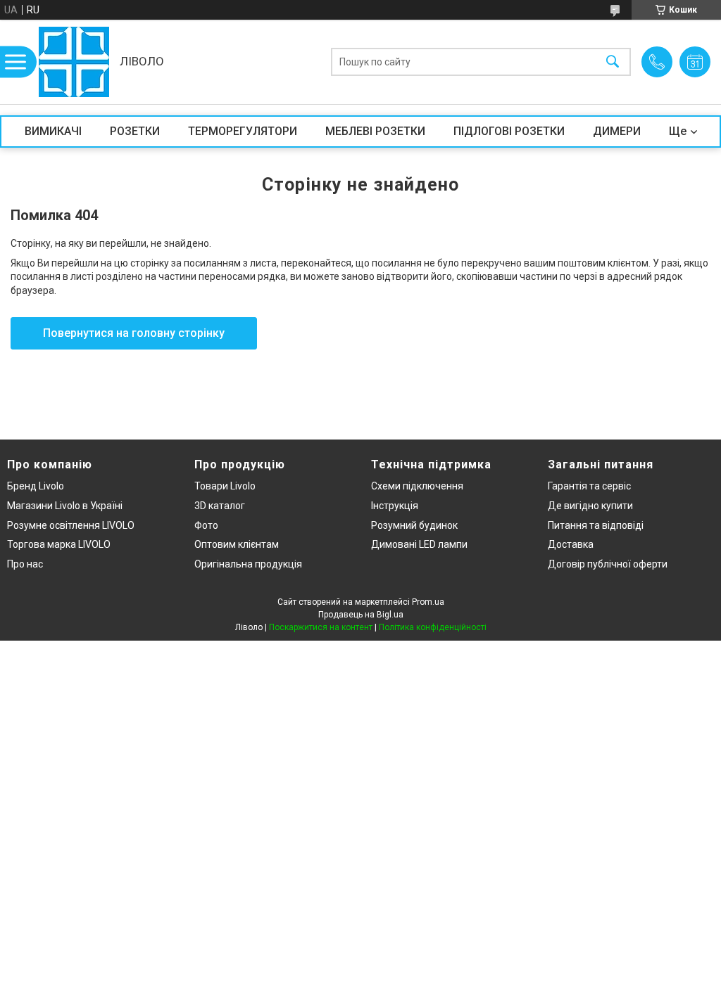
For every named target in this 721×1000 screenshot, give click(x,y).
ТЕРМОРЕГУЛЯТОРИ (242, 131)
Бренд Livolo (35, 486)
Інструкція (394, 505)
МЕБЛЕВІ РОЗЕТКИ (375, 131)
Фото (206, 525)
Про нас (25, 564)
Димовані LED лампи (419, 544)
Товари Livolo (225, 486)
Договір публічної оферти (607, 564)
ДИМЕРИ (617, 131)
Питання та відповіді (596, 525)
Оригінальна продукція (248, 564)
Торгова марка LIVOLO (59, 544)
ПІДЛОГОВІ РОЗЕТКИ (509, 131)
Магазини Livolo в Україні (65, 505)
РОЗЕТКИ (135, 131)
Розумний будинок (414, 525)
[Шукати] (612, 62)
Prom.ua (428, 602)
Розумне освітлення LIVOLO (70, 525)
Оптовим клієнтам (236, 544)
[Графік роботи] (694, 61)
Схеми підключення (417, 486)
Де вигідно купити (590, 505)
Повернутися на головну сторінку (134, 333)
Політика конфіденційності (433, 627)
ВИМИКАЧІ (53, 131)
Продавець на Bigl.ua (360, 615)
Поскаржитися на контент (320, 627)
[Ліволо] (74, 62)
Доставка (571, 544)
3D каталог (219, 505)
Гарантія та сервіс (589, 486)
